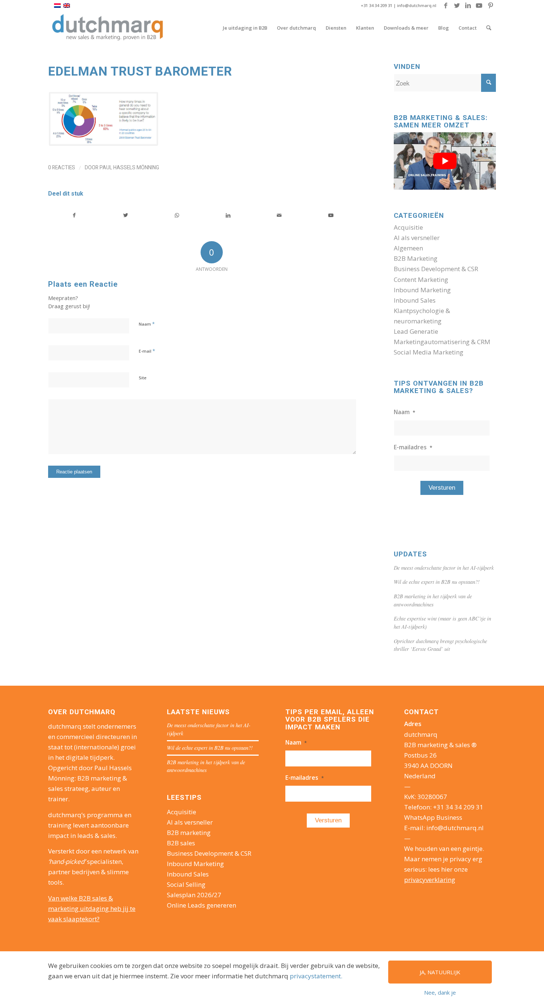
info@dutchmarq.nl (416, 5)
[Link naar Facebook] (445, 5)
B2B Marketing (415, 258)
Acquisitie (408, 227)
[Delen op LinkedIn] (228, 215)
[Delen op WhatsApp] (176, 215)
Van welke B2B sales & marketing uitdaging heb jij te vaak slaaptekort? (91, 908)
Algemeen (408, 248)
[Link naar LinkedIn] (468, 5)
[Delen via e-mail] (279, 215)
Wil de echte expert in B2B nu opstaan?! (437, 581)
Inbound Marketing (422, 290)
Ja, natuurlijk (440, 972)
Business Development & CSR (436, 268)
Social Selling (186, 884)
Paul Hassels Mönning (129, 167)
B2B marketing (189, 832)
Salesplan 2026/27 (194, 895)
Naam (147, 323)
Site (143, 377)
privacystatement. (316, 976)
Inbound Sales (415, 300)
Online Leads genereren (201, 905)
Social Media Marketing (428, 352)
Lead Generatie (416, 331)
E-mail (147, 350)
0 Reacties (61, 167)
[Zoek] (488, 27)
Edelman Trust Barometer (140, 71)
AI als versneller (417, 237)
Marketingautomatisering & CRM (442, 341)
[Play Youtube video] (445, 161)
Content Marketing (421, 279)
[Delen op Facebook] (74, 215)
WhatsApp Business (433, 817)
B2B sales (181, 843)
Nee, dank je (440, 992)
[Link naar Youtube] (479, 5)
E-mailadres (413, 447)
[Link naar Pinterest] (490, 5)
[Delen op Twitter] (125, 215)
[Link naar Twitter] (456, 5)
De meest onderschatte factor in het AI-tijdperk (444, 567)
